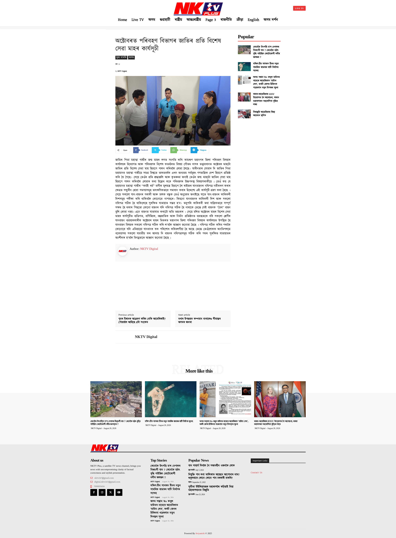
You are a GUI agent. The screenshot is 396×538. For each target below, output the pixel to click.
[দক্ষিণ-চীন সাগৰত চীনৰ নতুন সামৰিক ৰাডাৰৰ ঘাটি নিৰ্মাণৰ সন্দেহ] (244, 66)
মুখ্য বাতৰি (121, 57)
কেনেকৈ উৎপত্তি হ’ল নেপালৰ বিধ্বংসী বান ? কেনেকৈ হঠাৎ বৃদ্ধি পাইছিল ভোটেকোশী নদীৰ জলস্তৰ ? (266, 52)
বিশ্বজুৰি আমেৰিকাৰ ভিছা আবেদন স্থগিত (264, 113)
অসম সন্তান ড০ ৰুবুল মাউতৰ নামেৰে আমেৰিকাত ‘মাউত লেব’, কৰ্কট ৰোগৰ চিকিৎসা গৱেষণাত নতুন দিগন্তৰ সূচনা (266, 82)
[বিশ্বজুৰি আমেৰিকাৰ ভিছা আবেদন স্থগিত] (244, 114)
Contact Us (256, 472)
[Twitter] (110, 492)
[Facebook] (93, 492)
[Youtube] (119, 492)
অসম (131, 57)
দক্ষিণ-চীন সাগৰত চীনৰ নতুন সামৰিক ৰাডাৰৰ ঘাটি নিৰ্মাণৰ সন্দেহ (266, 67)
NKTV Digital (122, 71)
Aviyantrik (200, 533)
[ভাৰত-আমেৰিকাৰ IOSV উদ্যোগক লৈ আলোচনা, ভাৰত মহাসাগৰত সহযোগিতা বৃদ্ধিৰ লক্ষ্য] (244, 97)
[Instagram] (102, 492)
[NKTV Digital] (122, 336)
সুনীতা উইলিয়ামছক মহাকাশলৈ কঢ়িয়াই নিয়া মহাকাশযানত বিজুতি (210, 488)
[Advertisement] (121, 8)
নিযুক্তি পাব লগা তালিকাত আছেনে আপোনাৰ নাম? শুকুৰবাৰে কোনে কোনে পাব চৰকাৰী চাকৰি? (213, 476)
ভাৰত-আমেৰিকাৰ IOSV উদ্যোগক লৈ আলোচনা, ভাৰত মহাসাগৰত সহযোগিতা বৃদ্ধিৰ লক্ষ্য (266, 99)
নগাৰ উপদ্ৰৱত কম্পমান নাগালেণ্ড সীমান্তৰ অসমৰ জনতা (199, 320)
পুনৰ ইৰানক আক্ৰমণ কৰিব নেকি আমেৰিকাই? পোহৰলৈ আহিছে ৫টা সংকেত (142, 320)
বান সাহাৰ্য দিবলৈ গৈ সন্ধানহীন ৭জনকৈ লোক (211, 466)
